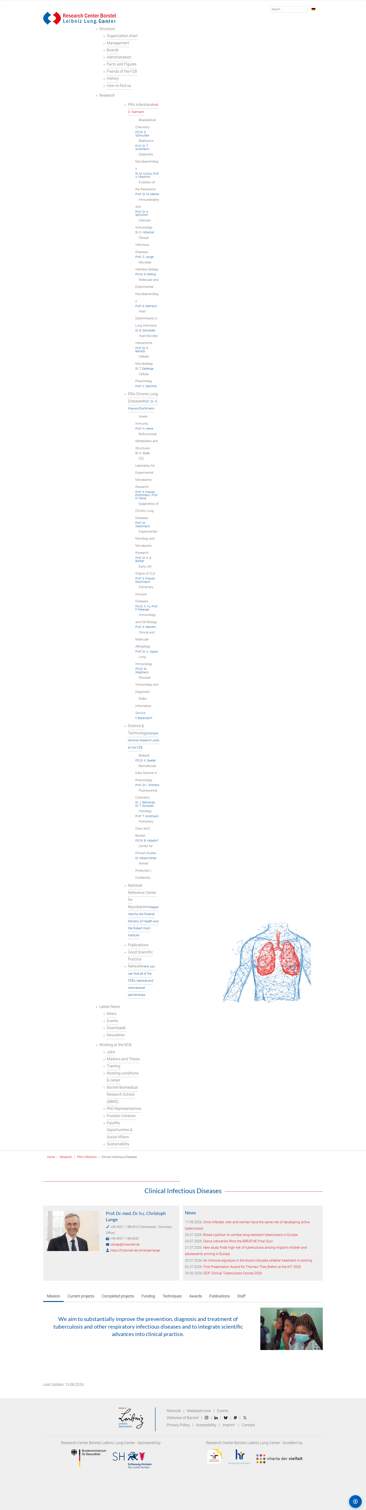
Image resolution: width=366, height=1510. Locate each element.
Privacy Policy (179, 1425)
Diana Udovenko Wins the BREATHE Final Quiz (238, 1241)
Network (174, 1411)
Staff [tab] (241, 1296)
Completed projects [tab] (118, 1296)
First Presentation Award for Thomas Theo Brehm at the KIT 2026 (252, 1267)
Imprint (229, 1425)
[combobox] (289, 9)
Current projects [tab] (81, 1296)
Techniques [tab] (172, 1296)
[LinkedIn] (216, 1418)
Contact (248, 1425)
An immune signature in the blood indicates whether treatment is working (257, 1260)
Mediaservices (199, 1411)
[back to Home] (79, 18)
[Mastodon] (235, 1418)
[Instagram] (206, 1418)
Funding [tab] (148, 1296)
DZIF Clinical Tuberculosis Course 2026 (232, 1273)
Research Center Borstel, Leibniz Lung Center (98, 1443)
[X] (245, 1418)
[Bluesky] (225, 1418)
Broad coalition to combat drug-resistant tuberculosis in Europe (250, 1235)
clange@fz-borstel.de (125, 1244)
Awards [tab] (195, 1296)
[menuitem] (107, 29)
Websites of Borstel (183, 1418)
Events (222, 1411)
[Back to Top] (337, 1501)
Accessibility (206, 1425)
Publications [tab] (219, 1296)
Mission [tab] (53, 1296)
